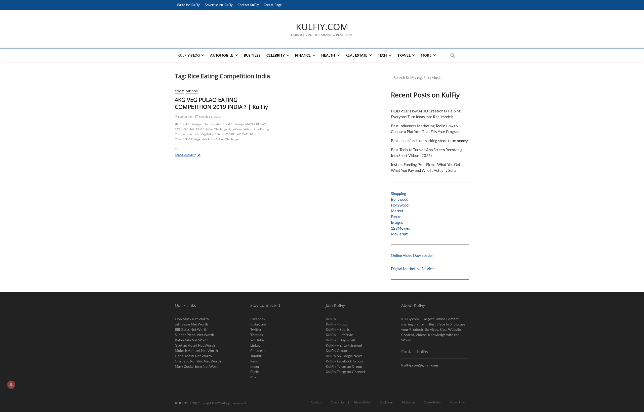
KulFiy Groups (337, 350)
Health (328, 55)
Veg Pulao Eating (212, 134)
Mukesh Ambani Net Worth (196, 350)
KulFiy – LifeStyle (339, 335)
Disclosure (408, 402)
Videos (191, 91)
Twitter (256, 329)
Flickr (254, 371)
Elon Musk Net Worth (192, 319)
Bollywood (399, 199)
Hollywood (400, 205)
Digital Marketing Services (413, 268)
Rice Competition (240, 129)
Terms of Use (457, 402)
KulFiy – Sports (338, 329)
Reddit (255, 361)
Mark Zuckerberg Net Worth (197, 366)
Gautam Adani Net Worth (195, 345)
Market (397, 211)
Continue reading (195, 155)
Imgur (255, 366)
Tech (382, 55)
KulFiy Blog (188, 55)
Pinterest (257, 350)
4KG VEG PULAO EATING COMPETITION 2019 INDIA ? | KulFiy (221, 103)
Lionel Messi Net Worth (193, 356)
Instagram (258, 324)
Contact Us (337, 402)
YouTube (257, 340)
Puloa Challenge (216, 129)
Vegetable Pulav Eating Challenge (216, 139)
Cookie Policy (432, 402)
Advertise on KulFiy (219, 5)
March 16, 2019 (209, 116)
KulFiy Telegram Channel (345, 371)
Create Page (273, 5)
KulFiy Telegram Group (344, 366)
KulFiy (331, 319)
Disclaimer (386, 402)
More (426, 55)
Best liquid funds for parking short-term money (429, 140)
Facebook (257, 319)
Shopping (398, 193)
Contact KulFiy (248, 5)
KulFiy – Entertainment (344, 345)
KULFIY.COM (322, 26)
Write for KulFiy (188, 5)
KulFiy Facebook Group (344, 361)
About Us (316, 402)
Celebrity (275, 55)
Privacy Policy (362, 402)
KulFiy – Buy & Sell (340, 340)
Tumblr (256, 356)
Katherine (185, 116)
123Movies (400, 228)
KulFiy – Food (337, 324)
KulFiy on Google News (344, 356)
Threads (256, 335)
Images (397, 222)
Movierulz (399, 234)
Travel (404, 55)
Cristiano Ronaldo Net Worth (198, 361)
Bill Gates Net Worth (191, 329)
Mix (253, 377)
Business (252, 55)
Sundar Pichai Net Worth (194, 335)
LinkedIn (257, 345)
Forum (396, 216)
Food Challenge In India (196, 124)
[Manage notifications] (11, 385)
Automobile (221, 55)
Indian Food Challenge (228, 124)
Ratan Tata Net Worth (192, 340)
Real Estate (356, 55)
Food (179, 91)
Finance (303, 55)
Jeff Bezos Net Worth (191, 324)
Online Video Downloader (412, 255)
